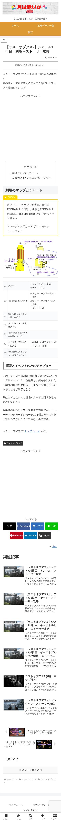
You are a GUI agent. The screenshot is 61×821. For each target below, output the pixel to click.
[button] (44, 535)
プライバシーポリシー (45, 805)
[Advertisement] (30, 128)
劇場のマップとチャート (25, 173)
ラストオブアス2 (14, 443)
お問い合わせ (30, 810)
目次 (26, 167)
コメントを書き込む (30, 769)
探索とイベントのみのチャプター (33, 178)
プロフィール (16, 805)
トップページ (32, 431)
